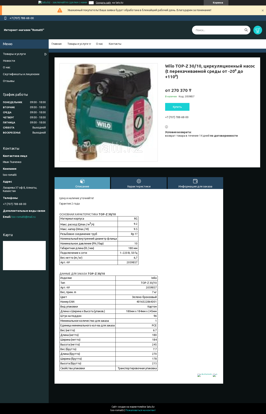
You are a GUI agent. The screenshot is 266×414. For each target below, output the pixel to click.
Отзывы (8, 81)
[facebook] (204, 373)
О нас (99, 43)
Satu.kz (151, 406)
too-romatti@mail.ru (23, 216)
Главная (57, 43)
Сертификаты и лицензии (21, 74)
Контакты (115, 43)
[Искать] (246, 30)
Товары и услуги (77, 43)
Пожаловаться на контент (141, 410)
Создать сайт (103, 2)
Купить (177, 106)
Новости (9, 60)
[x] (215, 373)
